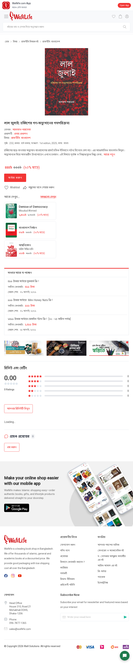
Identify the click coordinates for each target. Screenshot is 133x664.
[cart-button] (120, 16)
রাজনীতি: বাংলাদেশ (51, 41)
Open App (124, 5)
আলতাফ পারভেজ (22, 129)
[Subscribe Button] (125, 617)
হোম (7, 41)
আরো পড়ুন (109, 154)
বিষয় (15, 41)
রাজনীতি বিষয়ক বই (29, 41)
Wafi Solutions (31, 646)
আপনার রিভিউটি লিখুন (18, 408)
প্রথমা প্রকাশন (21, 133)
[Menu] (6, 16)
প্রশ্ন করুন (11, 436)
